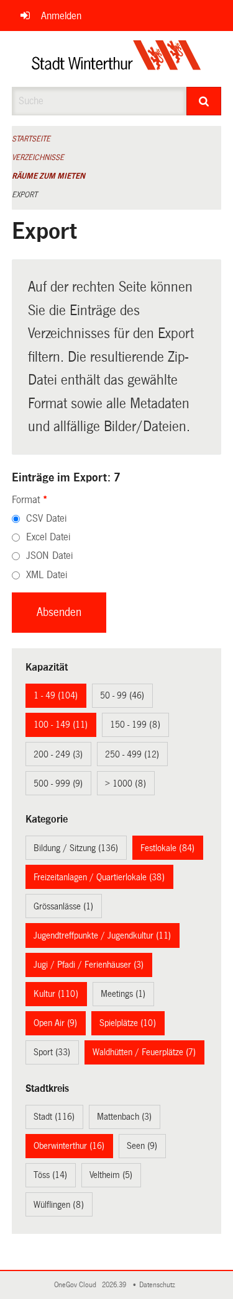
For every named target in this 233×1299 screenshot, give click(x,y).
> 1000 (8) (125, 783)
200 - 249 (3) (58, 754)
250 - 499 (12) (132, 754)
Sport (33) (52, 1052)
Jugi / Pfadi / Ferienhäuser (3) (89, 965)
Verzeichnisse (38, 157)
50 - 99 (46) (122, 695)
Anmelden (61, 16)
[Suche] (203, 101)
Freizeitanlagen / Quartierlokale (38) (99, 877)
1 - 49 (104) (56, 695)
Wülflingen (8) (59, 1205)
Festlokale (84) (167, 848)
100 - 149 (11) (61, 725)
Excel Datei (48, 537)
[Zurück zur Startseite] (116, 59)
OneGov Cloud (77, 1285)
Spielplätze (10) (127, 1023)
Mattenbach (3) (124, 1117)
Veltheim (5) (110, 1175)
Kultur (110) (56, 994)
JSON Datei (49, 555)
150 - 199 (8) (135, 725)
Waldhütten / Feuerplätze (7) (144, 1052)
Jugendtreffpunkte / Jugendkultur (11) (102, 935)
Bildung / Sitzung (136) (76, 848)
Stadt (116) (54, 1117)
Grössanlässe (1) (63, 906)
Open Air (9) (55, 1023)
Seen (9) (142, 1146)
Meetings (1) (123, 994)
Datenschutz (159, 1285)
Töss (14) (50, 1175)
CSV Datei (46, 518)
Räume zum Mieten (48, 176)
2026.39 (115, 1285)
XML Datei (46, 574)
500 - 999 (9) (58, 783)
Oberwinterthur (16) (69, 1146)
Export (24, 194)
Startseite (31, 139)
